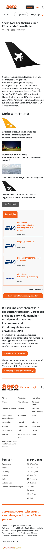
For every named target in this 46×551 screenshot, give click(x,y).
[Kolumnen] (24, 417)
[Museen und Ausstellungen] (9, 417)
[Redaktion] (21, 30)
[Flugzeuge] (24, 397)
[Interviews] (24, 426)
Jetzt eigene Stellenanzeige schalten (23, 296)
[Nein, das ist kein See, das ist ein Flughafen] (23, 172)
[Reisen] (9, 435)
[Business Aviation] (38, 403)
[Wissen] (38, 422)
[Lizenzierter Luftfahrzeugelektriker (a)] (23, 278)
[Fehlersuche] (9, 430)
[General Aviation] (9, 410)
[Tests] (38, 417)
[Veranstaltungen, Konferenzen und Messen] (9, 444)
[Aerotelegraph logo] (11, 7)
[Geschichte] (9, 422)
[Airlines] (9, 397)
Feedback (12, 204)
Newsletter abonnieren (15, 353)
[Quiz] (24, 430)
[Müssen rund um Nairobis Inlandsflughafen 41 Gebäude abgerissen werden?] (23, 152)
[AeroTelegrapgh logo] (10, 387)
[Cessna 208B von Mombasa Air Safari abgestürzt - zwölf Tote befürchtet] (23, 191)
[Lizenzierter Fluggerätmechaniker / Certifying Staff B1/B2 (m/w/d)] (23, 228)
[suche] (42, 7)
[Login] (34, 387)
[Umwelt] (24, 422)
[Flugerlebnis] (24, 403)
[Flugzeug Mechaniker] (23, 246)
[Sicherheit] (38, 426)
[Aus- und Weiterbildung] (38, 410)
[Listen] (38, 430)
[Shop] (38, 435)
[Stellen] (24, 410)
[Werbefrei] (25, 387)
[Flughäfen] (38, 397)
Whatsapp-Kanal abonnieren (17, 371)
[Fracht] (9, 403)
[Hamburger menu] (3, 7)
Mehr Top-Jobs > (36, 289)
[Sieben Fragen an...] (24, 435)
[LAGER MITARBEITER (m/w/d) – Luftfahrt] (23, 262)
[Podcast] (9, 426)
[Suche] (42, 387)
